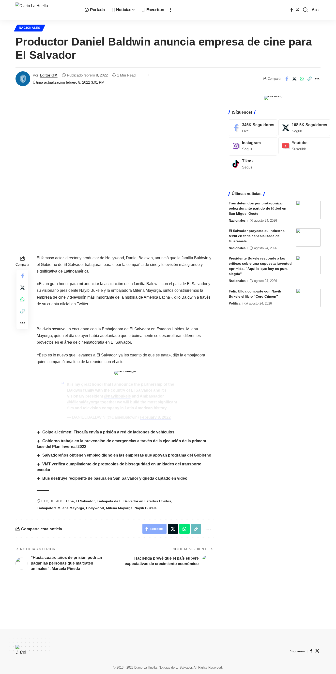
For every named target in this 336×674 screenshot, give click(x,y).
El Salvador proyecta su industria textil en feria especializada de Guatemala (257, 236)
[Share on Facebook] (286, 79)
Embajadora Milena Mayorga (60, 508)
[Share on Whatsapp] (301, 79)
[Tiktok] (253, 163)
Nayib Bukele (146, 508)
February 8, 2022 (155, 417)
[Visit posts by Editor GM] (22, 78)
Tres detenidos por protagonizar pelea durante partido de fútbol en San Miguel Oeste (257, 208)
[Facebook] (291, 9)
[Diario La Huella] (46, 9)
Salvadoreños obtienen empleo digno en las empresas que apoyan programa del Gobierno (126, 455)
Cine (70, 501)
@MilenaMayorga (83, 402)
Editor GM (49, 75)
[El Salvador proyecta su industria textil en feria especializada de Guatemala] (308, 237)
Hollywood (95, 508)
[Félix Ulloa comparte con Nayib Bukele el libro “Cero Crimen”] (308, 298)
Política (234, 303)
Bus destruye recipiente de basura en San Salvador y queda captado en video (114, 478)
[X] (297, 9)
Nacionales (29, 27)
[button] (170, 10)
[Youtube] (304, 145)
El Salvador (85, 501)
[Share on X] (294, 79)
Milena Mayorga (119, 508)
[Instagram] (253, 145)
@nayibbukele (117, 396)
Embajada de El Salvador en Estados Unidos (134, 501)
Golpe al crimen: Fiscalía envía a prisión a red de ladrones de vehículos (108, 432)
